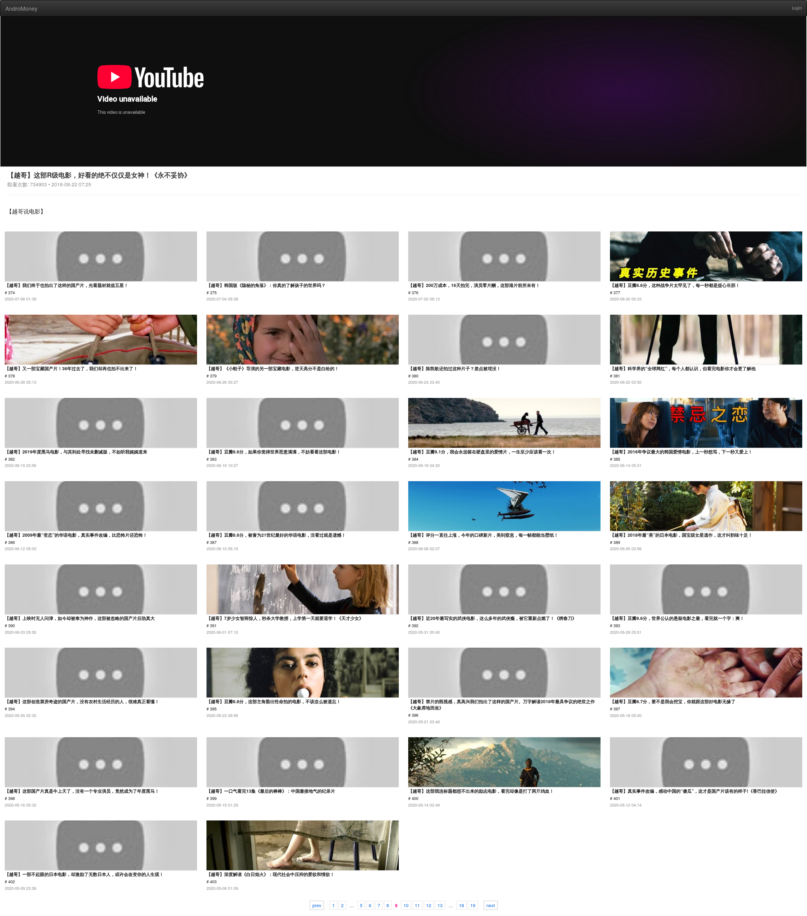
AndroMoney (21, 8)
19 (472, 905)
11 (417, 905)
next (490, 905)
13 (440, 905)
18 (461, 905)
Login (797, 8)
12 (428, 905)
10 (406, 905)
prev (316, 905)
